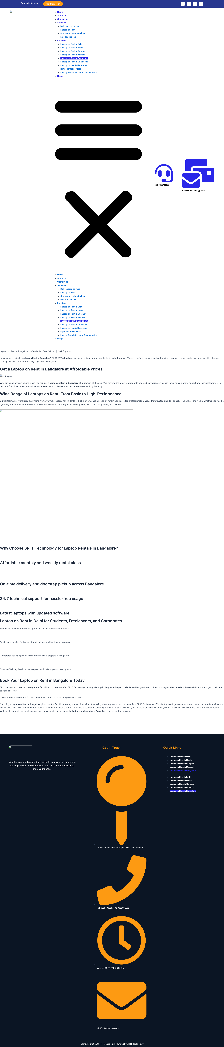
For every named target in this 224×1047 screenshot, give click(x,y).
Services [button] (61, 23)
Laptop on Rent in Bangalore (74, 58)
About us (61, 15)
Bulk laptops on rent (70, 26)
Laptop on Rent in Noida (71, 47)
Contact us (62, 19)
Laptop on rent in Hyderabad (74, 65)
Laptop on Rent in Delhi (71, 44)
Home (60, 12)
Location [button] (61, 40)
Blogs (60, 76)
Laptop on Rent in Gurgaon (73, 51)
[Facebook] (189, 4)
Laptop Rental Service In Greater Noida (78, 72)
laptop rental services (70, 69)
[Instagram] (195, 4)
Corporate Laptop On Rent (73, 33)
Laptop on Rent (67, 30)
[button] (98, 177)
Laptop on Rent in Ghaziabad (74, 62)
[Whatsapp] (183, 4)
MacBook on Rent (68, 37)
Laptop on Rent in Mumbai (73, 54)
